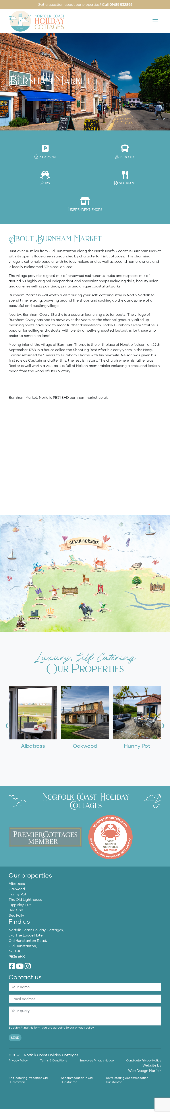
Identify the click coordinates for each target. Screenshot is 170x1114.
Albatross (17, 883)
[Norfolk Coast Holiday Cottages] (36, 21)
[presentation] (7, 725)
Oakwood (17, 889)
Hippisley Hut (20, 905)
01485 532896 (121, 4)
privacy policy (84, 1027)
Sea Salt (16, 910)
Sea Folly (16, 915)
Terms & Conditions (53, 1060)
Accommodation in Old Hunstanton (77, 1080)
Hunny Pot (18, 894)
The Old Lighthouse (25, 899)
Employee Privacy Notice (96, 1060)
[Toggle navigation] (155, 21)
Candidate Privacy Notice (143, 1060)
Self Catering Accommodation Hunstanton (127, 1080)
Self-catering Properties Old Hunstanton (28, 1080)
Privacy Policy (18, 1060)
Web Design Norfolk (144, 1070)
